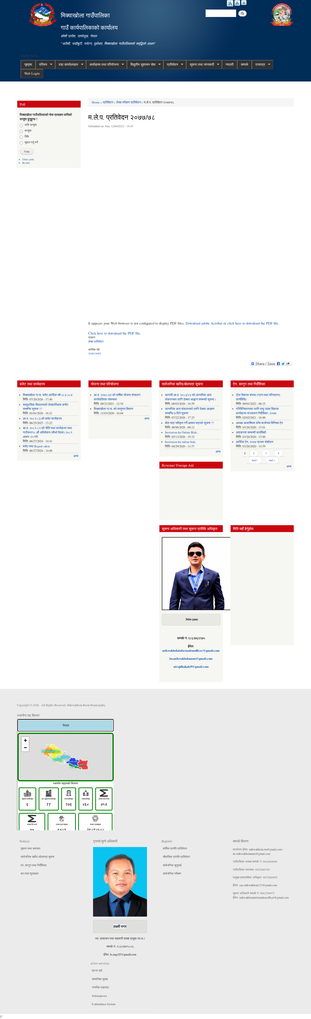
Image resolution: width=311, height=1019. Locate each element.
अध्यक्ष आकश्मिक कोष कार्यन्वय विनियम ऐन (259, 423)
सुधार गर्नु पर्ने (31, 142)
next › (255, 460)
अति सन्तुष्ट (31, 124)
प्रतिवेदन (170, 64)
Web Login (32, 73)
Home (96, 102)
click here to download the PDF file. (253, 323)
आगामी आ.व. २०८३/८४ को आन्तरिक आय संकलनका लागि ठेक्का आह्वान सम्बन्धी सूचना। (190, 397)
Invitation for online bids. (180, 442)
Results (26, 162)
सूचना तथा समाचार (30, 848)
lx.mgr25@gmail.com (123, 954)
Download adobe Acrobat (204, 323)
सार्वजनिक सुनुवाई (172, 865)
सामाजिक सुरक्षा (100, 979)
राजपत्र (258, 64)
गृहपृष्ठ (28, 64)
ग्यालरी (229, 64)
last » (272, 460)
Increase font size (230, 3)
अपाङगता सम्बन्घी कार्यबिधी (251, 432)
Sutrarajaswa (99, 996)
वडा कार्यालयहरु (66, 64)
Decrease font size (244, 2)
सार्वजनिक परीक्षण (172, 873)
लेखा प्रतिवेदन (96, 341)
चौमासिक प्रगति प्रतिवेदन (176, 856)
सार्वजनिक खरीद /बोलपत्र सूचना (37, 856)
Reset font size (237, 3)
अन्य (75, 456)
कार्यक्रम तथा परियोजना (102, 64)
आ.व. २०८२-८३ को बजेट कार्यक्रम (42, 418)
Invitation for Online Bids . (181, 432)
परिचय (41, 64)
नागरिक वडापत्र (100, 987)
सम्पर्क (244, 64)
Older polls (28, 159)
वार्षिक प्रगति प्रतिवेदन (175, 848)
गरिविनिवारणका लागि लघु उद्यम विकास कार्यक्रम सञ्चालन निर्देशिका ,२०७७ (257, 411)
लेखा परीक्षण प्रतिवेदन (128, 102)
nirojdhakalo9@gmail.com (191, 666)
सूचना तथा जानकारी (200, 64)
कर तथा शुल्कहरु (29, 873)
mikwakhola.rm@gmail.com (265, 849)
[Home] (43, 14)
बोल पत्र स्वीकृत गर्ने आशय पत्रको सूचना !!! (189, 423)
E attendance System (103, 1004)
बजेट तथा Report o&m (36, 446)
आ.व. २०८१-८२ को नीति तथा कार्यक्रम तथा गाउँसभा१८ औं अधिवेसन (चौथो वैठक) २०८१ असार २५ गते (47, 432)
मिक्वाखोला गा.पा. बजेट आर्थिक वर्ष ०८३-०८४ (47, 395)
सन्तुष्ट (28, 130)
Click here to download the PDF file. (114, 333)
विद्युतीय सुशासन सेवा (141, 64)
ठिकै (27, 136)
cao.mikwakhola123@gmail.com (258, 885)
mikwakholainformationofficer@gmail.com (191, 650)
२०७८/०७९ (94, 353)
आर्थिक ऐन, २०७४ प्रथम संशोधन (254, 442)
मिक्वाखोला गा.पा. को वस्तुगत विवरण (113, 409)
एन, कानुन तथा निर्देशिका (34, 865)
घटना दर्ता (97, 970)
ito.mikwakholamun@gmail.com (191, 658)
